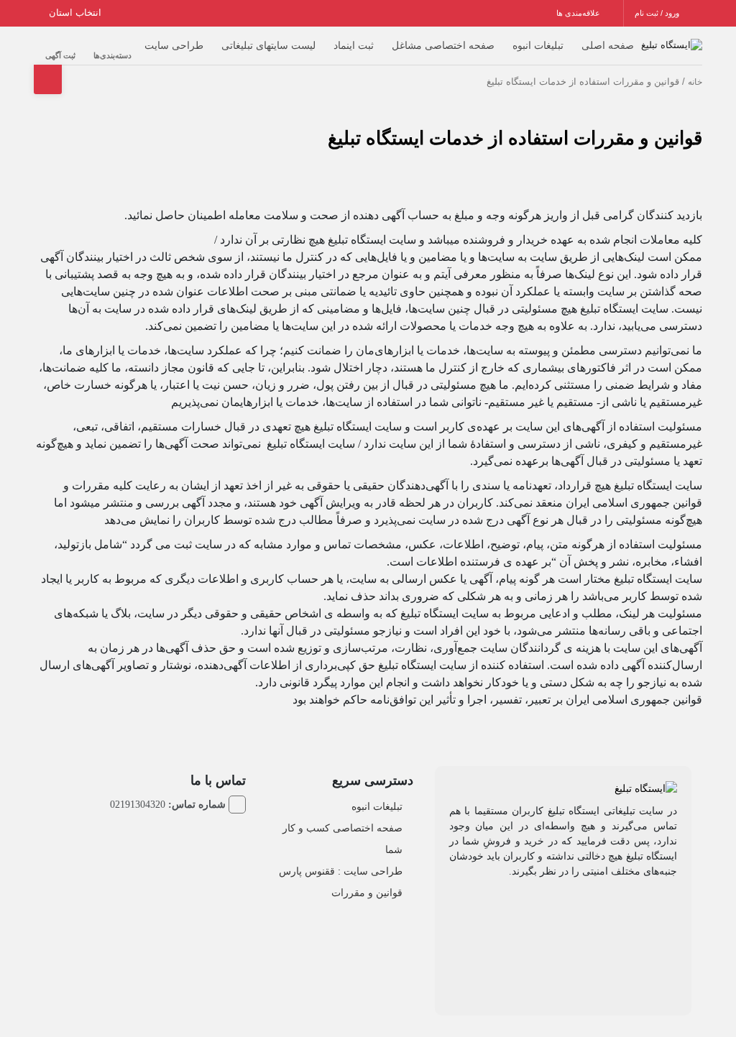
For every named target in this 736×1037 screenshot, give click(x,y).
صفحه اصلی (607, 45)
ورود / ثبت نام (658, 13)
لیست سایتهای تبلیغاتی (268, 45)
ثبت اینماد (354, 45)
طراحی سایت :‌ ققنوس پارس (340, 871)
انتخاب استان (76, 12)
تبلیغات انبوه (538, 45)
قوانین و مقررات (366, 892)
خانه (695, 82)
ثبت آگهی (60, 55)
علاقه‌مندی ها (579, 13)
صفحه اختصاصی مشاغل (443, 45)
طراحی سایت (173, 45)
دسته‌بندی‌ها (112, 55)
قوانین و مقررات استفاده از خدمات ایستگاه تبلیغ (515, 138)
